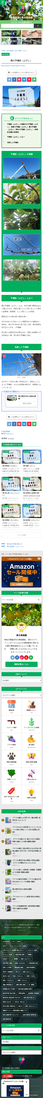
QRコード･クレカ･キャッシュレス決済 (14, 946)
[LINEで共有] (34, 79)
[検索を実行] (38, 599)
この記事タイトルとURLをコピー (22, 72)
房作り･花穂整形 (8, 972)
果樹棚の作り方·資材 (9, 989)
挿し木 (18, 972)
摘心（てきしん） (18, 976)
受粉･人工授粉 (7, 967)
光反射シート (7, 959)
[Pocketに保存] (19, 79)
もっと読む (22, 535)
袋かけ (20, 1006)
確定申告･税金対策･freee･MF (11, 997)
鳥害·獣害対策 (7, 1019)
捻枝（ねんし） (27, 972)
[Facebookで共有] (14, 79)
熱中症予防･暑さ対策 (9, 993)
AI (13, 941)
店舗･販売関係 (30, 967)
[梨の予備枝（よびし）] (24, 79)
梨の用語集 (6, 431)
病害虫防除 (21, 993)
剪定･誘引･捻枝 (7, 963)
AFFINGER (6, 941)
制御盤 (16, 959)
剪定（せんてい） (8, 433)
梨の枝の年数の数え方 (14, 544)
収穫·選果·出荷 (33, 963)
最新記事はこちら (21, 664)
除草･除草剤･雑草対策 (29, 1015)
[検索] (38, 26)
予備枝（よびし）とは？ (16, 137)
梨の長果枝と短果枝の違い (31, 493)
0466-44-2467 (12, 1068)
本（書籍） (32, 984)
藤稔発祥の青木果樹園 (21, 17)
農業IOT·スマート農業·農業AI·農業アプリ (15, 1010)
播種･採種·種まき (8, 984)
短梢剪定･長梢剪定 (33, 993)
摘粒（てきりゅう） (9, 980)
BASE (19, 941)
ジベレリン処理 (7, 954)
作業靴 (30, 954)
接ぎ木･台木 (6, 976)
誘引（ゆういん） (31, 1006)
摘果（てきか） (31, 976)
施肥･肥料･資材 (21, 984)
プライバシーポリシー (10, 924)
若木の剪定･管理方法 (9, 1006)
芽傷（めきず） (7, 1002)
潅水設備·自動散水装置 (25, 989)
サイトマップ (21, 930)
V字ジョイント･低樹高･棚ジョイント (14, 950)
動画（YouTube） (20, 963)
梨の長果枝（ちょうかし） (10, 520)
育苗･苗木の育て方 (29, 997)
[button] (2, 2)
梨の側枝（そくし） (29, 466)
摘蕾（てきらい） (23, 980)
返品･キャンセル (32, 927)
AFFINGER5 (34, 1095)
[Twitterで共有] (9, 79)
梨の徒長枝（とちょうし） (31, 520)
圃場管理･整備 (19, 967)
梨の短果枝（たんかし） (10, 466)
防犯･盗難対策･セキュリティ (11, 1015)
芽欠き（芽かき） (20, 1002)
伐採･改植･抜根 (19, 954)
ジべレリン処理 (32, 950)
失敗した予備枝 (12, 142)
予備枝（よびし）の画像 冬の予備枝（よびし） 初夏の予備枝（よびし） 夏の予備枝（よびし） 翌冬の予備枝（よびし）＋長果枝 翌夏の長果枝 (22, 128)
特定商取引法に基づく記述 (26, 924)
